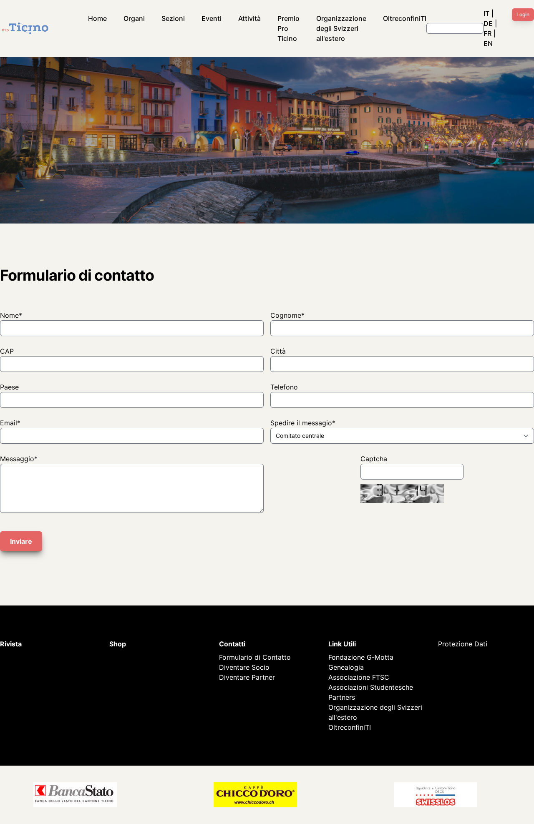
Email (10, 423)
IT (486, 13)
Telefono (284, 387)
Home (97, 18)
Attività (249, 18)
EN (488, 43)
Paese (9, 387)
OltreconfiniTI (404, 18)
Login (522, 14)
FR (487, 33)
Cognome (287, 315)
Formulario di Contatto (255, 657)
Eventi (212, 18)
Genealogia (346, 667)
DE (488, 23)
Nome (11, 315)
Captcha (373, 459)
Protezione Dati (462, 644)
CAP (7, 351)
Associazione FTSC (358, 677)
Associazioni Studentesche (370, 687)
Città (278, 351)
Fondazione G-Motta (360, 657)
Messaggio (19, 459)
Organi (134, 18)
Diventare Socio (244, 667)
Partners (341, 697)
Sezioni (173, 18)
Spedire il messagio (302, 423)
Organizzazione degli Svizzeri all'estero (341, 28)
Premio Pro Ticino (288, 28)
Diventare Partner (247, 677)
